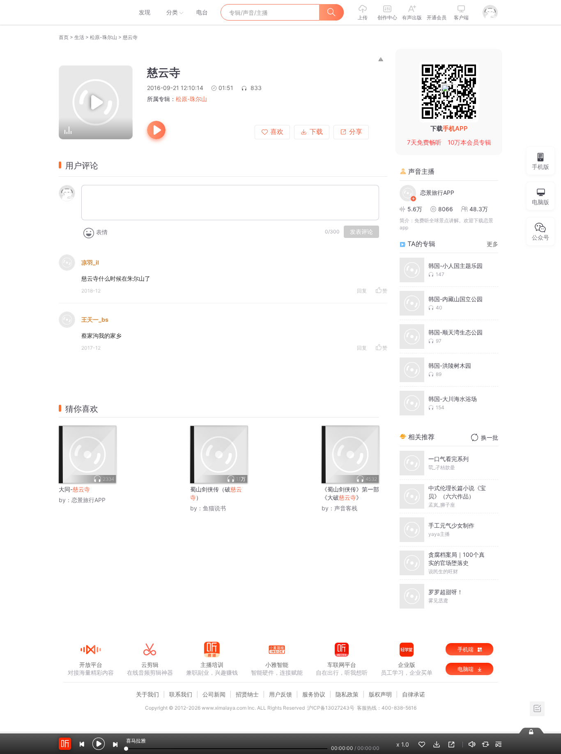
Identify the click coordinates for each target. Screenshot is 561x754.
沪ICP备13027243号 (330, 708)
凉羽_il (90, 262)
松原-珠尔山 (103, 37)
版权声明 (380, 694)
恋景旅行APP (88, 499)
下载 (316, 131)
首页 (64, 37)
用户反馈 (280, 694)
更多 (492, 243)
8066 (445, 208)
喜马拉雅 (90, 12)
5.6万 (414, 208)
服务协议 (313, 694)
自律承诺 (413, 694)
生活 (79, 37)
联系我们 (180, 694)
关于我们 (147, 694)
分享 (355, 131)
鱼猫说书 (214, 508)
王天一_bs (94, 319)
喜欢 (276, 131)
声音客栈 (345, 508)
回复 (362, 291)
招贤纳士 (247, 694)
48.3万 (478, 208)
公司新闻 (213, 694)
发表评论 (361, 231)
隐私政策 (347, 694)
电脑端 (466, 669)
